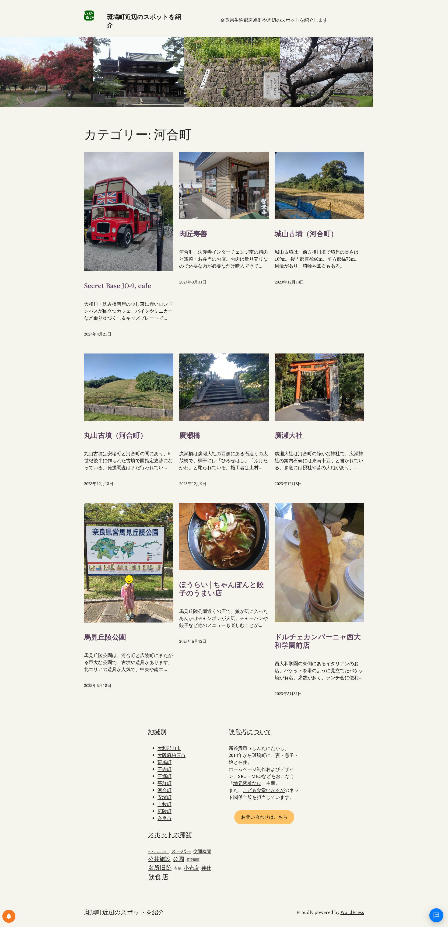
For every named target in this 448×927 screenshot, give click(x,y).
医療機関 (193, 860)
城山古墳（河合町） (306, 234)
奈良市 (165, 818)
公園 (178, 859)
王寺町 (165, 769)
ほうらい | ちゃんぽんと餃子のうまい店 (221, 589)
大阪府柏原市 (172, 755)
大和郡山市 (169, 748)
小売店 (191, 867)
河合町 (165, 790)
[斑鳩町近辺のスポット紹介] (8, 916)
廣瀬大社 (289, 435)
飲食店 (158, 877)
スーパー (181, 851)
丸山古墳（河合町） (115, 435)
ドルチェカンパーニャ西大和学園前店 (318, 641)
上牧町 (165, 804)
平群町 (165, 783)
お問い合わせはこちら (264, 817)
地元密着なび (247, 783)
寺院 (177, 868)
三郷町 (165, 776)
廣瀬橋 (189, 435)
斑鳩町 (165, 762)
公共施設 (159, 859)
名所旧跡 (160, 867)
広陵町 (165, 811)
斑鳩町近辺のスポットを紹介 (124, 912)
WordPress (352, 912)
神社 (206, 867)
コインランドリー (158, 852)
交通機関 (202, 851)
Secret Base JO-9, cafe (117, 286)
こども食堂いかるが (264, 790)
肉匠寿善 (193, 234)
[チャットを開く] (436, 915)
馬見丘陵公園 (105, 637)
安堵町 (165, 797)
